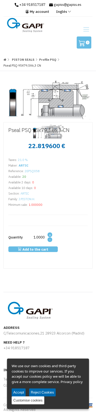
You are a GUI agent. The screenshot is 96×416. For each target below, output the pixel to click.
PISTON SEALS (23, 60)
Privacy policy (72, 381)
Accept (18, 392)
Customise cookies (28, 400)
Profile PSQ (47, 60)
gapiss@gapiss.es (67, 4)
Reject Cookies (42, 392)
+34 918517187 (31, 4)
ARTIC (23, 165)
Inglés (61, 11)
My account (39, 11)
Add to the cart (34, 249)
